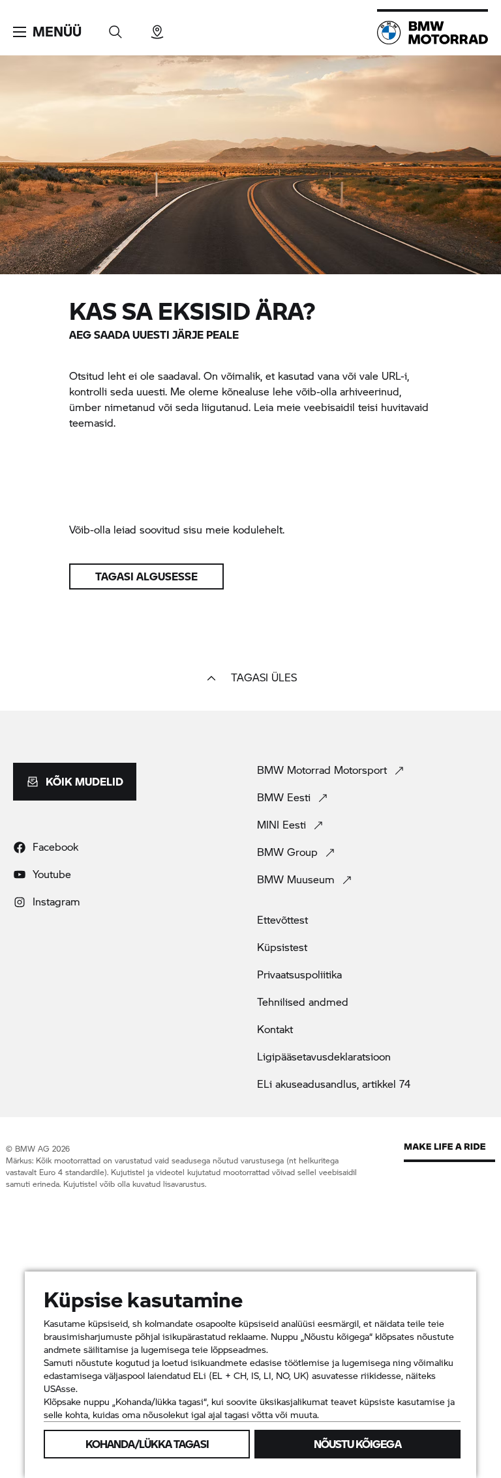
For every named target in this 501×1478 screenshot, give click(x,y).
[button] (47, 32)
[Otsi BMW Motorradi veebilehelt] (115, 27)
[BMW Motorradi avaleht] (432, 32)
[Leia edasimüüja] (157, 27)
